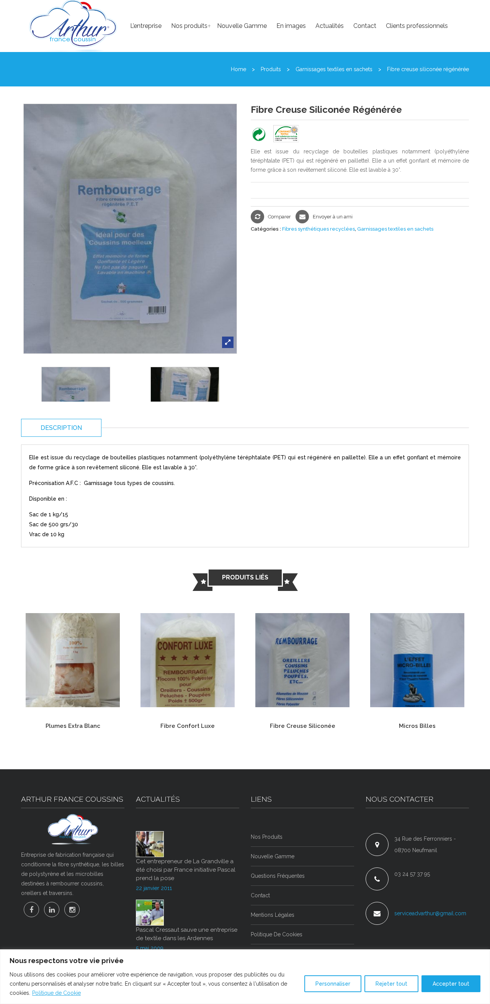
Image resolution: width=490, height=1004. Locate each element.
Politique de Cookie (56, 993)
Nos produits (267, 837)
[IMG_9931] (75, 401)
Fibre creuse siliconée (302, 725)
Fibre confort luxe (187, 725)
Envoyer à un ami (333, 217)
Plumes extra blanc (73, 725)
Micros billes (417, 725)
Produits (271, 69)
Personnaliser (332, 984)
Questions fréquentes (278, 876)
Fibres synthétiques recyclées (318, 229)
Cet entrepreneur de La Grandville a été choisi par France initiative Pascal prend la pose (185, 870)
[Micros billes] (417, 659)
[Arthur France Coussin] (72, 829)
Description (61, 427)
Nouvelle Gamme (272, 856)
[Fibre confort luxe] (187, 659)
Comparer (279, 217)
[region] (245, 976)
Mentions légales (272, 915)
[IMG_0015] (184, 401)
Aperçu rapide (83, 693)
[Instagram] (72, 909)
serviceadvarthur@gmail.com (430, 913)
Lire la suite (42, 693)
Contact (260, 895)
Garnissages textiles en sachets (334, 69)
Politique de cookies (276, 934)
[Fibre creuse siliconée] (302, 659)
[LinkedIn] (51, 909)
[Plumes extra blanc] (73, 659)
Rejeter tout (391, 984)
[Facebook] (31, 909)
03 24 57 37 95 (412, 874)
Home (238, 69)
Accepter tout (451, 984)
